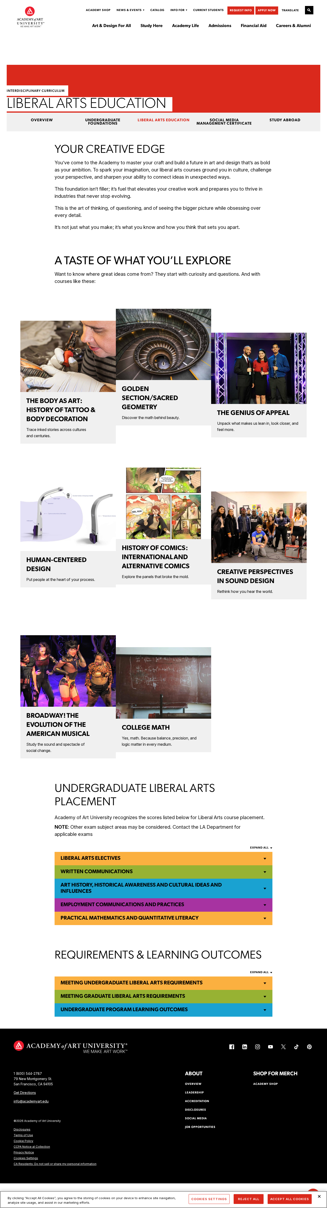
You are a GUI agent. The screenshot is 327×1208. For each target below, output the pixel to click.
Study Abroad (285, 120)
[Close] (319, 1196)
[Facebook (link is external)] (232, 1047)
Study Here (152, 26)
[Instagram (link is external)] (258, 1047)
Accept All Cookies (289, 1199)
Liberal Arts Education (164, 120)
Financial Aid (253, 26)
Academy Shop (98, 10)
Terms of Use (23, 1135)
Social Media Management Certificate (224, 122)
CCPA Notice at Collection (32, 1146)
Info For (177, 10)
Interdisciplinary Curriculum (36, 91)
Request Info (241, 10)
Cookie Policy (23, 1141)
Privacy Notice (24, 1152)
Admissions (220, 26)
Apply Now (267, 10)
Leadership (194, 1092)
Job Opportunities (200, 1127)
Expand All (259, 847)
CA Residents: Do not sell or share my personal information (55, 1164)
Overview (42, 120)
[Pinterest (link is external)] (309, 1047)
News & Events (129, 10)
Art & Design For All (111, 26)
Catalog (157, 10)
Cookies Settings (26, 1158)
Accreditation (197, 1101)
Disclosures (22, 1129)
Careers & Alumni (293, 26)
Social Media (196, 1118)
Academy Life (185, 26)
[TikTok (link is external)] (296, 1047)
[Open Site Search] (309, 10)
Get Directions (25, 1093)
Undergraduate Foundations (102, 122)
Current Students (208, 10)
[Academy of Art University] (31, 17)
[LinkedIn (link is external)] (245, 1047)
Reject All (248, 1199)
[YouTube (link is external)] (270, 1047)
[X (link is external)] (283, 1047)
